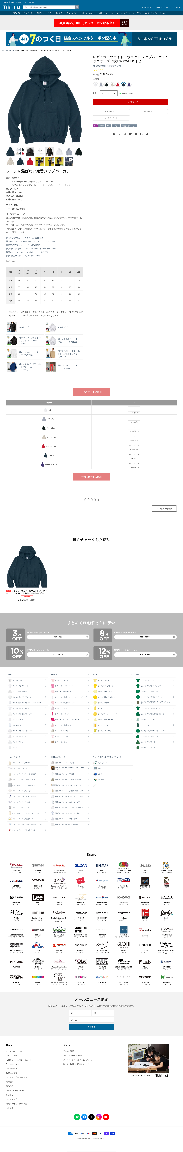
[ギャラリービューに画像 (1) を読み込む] (10, 151)
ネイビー (116, 126)
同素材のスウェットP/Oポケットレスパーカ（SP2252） (31, 241)
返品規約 (9, 1086)
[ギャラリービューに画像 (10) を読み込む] (20, 161)
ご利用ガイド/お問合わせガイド (18, 1060)
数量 (94, 93)
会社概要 (9, 1108)
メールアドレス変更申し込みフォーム (78, 1060)
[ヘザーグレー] (101, 84)
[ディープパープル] (129, 84)
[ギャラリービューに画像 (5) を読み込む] (49, 151)
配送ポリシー (11, 1095)
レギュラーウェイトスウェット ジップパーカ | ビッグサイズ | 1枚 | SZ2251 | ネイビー (26, 592)
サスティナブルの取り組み (16, 1077)
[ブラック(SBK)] (106, 84)
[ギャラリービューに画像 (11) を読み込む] (30, 161)
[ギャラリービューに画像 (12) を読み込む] (39, 161)
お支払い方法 (11, 1055)
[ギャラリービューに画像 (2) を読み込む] (20, 151)
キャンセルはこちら (14, 1051)
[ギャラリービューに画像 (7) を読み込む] (69, 151)
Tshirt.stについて (13, 1064)
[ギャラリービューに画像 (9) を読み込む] (10, 161)
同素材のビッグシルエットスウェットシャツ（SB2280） (31, 248)
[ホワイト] (95, 84)
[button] (28, 13)
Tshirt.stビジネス (86, 1138)
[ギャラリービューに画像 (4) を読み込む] (39, 151)
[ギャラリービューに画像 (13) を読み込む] (49, 161)
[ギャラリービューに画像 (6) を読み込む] (59, 151)
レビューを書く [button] (166, 508)
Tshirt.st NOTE (11, 1069)
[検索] (77, 7)
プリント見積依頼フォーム (73, 1055)
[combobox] (51, 7)
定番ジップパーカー (129, 126)
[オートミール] (112, 84)
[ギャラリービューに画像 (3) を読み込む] (30, 151)
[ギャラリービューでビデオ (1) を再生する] (69, 161)
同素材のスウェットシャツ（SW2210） (23, 245)
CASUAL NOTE (11, 1073)
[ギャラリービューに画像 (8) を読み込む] (78, 151)
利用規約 (9, 1082)
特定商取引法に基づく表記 (16, 1104)
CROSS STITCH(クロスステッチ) (107, 66)
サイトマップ (11, 1099)
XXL (108, 126)
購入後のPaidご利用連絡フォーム (76, 1064)
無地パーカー (9, 50)
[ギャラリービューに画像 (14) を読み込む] (59, 161)
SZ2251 (101, 126)
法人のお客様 (68, 1051)
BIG (95, 126)
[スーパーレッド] (117, 84)
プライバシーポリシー (15, 1090)
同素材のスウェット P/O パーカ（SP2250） (25, 238)
